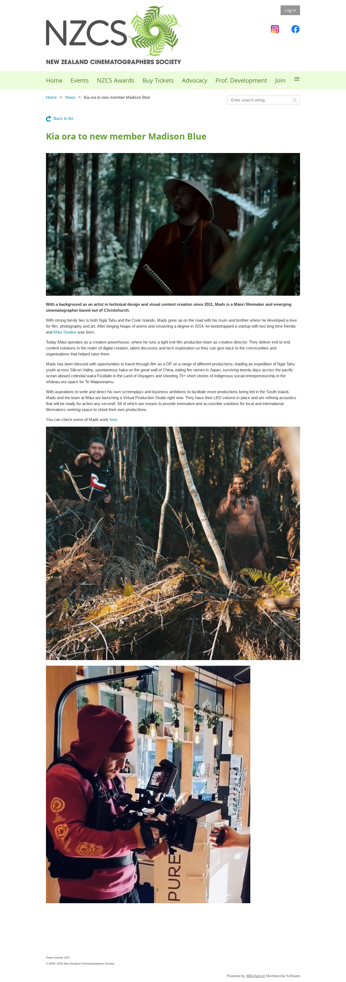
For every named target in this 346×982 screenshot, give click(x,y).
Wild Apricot (255, 976)
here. (113, 419)
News (70, 97)
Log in (290, 10)
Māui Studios (65, 332)
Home (51, 97)
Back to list (63, 118)
